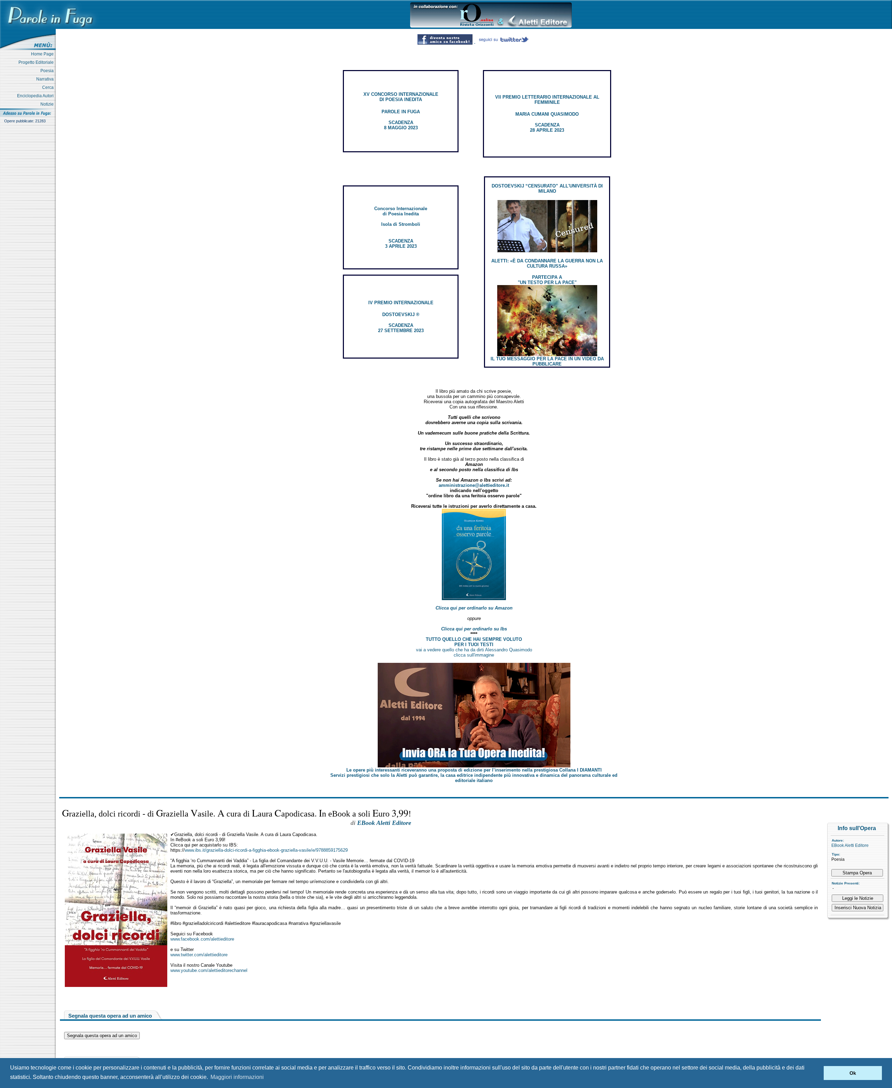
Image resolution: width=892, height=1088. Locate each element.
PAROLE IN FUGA (401, 111)
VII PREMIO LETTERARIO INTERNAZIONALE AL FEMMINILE (547, 99)
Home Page (43, 54)
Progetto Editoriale (37, 62)
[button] (816, 1073)
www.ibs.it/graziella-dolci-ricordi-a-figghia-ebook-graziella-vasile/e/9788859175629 (266, 850)
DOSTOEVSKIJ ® (401, 314)
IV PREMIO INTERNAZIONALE (400, 302)
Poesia (48, 70)
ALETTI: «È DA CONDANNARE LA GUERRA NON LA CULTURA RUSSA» (547, 263)
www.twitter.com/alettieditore (199, 954)
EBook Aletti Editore (850, 845)
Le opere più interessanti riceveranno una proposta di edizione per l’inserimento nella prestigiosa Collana (474, 770)
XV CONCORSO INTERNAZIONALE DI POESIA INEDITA (400, 97)
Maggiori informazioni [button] (237, 1077)
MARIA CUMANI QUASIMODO (547, 114)
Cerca (49, 87)
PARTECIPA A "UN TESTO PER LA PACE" (547, 280)
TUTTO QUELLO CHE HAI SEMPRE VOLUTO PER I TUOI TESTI (474, 642)
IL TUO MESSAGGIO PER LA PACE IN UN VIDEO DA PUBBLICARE (547, 361)
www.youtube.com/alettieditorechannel (208, 970)
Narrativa (46, 79)
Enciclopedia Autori (36, 95)
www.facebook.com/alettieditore (202, 939)
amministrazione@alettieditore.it (474, 485)
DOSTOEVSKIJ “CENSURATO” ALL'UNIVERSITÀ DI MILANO (547, 188)
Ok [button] (852, 1073)
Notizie (48, 104)
